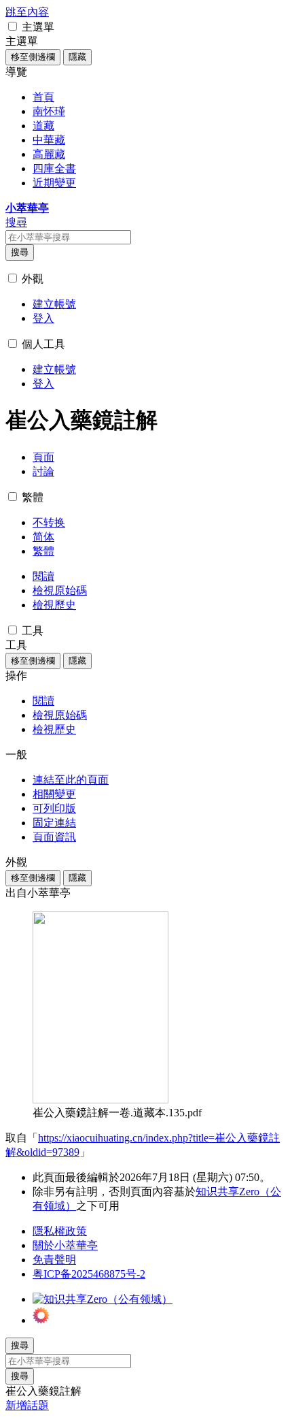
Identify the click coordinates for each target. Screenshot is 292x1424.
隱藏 (77, 57)
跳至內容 (27, 12)
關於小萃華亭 (65, 1245)
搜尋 (20, 252)
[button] (12, 26)
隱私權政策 (60, 1231)
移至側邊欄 (33, 57)
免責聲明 (54, 1259)
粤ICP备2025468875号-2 (89, 1274)
